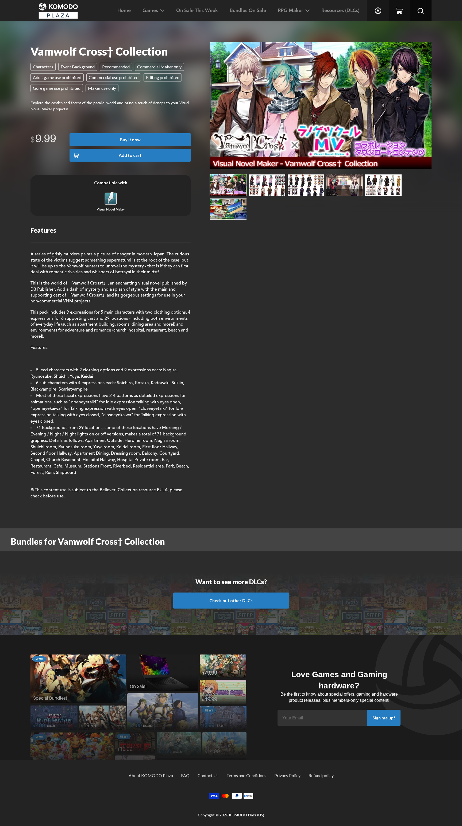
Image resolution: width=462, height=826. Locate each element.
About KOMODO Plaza (151, 775)
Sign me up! (383, 717)
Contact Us (208, 775)
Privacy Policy (287, 775)
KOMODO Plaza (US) (246, 815)
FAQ (185, 775)
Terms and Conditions (246, 775)
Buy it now (130, 139)
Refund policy (321, 775)
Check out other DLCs (231, 600)
